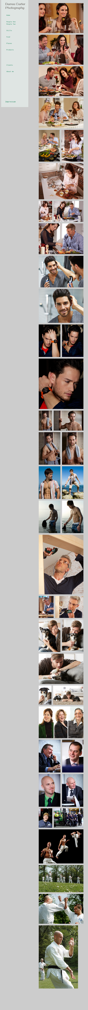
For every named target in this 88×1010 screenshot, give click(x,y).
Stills (9, 30)
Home (8, 15)
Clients (9, 65)
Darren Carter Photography (15, 6)
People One (11, 22)
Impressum (10, 102)
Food (8, 37)
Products (10, 50)
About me (10, 71)
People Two (11, 24)
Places (9, 43)
